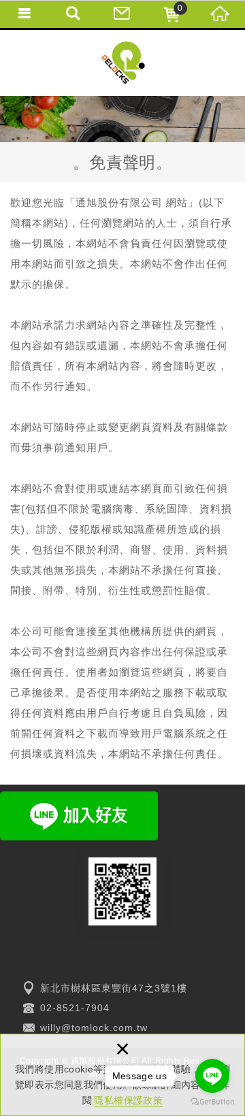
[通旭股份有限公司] (123, 63)
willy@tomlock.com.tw (94, 1027)
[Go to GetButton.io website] (212, 1102)
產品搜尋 (73, 13)
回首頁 (220, 13)
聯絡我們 (122, 13)
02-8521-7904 (75, 1007)
